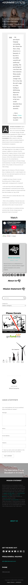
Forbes (20, 115)
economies (16, 499)
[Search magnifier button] (24, 298)
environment (21, 493)
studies (10, 495)
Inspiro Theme (10, 582)
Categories (5, 303)
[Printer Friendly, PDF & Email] (9, 236)
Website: (4, 442)
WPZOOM (18, 582)
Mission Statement (14, 480)
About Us (14, 521)
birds (13, 493)
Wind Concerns (8, 24)
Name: (3, 428)
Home (17, 24)
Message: (4, 412)
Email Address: (6, 435)
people (5, 493)
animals (9, 493)
